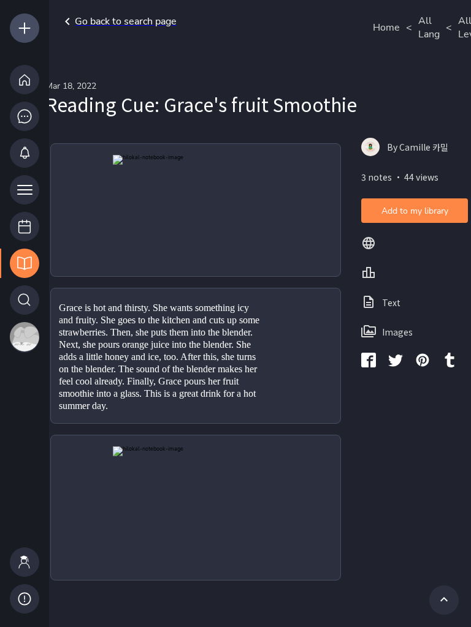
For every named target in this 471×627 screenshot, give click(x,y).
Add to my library (414, 211)
